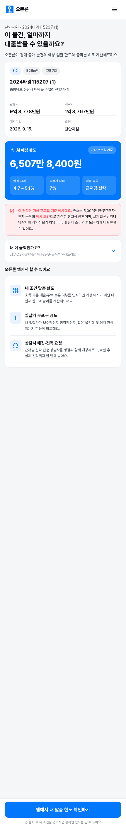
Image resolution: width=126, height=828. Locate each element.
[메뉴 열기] (114, 9)
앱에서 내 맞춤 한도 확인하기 (63, 809)
